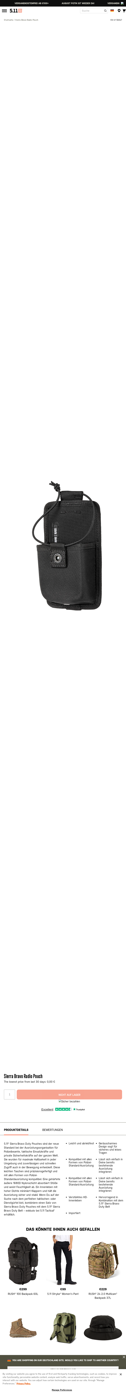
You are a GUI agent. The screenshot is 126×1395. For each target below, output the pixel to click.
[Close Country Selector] (124, 1357)
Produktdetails (16, 1130)
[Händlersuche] (119, 10)
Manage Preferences (62, 1390)
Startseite (9, 20)
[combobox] (94, 10)
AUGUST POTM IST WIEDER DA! (59, 3)
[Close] (120, 1374)
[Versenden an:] (112, 11)
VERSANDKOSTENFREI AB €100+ (106, 3)
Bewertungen (52, 1130)
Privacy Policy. (24, 1383)
